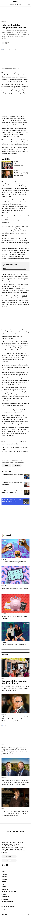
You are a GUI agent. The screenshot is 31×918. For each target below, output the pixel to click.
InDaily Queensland (8, 901)
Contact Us (5, 896)
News (3, 872)
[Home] (15, 1)
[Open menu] (29, 4)
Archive (4, 894)
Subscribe (9, 856)
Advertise (5, 899)
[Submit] (24, 268)
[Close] (28, 906)
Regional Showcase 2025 (17, 462)
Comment (17, 465)
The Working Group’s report (10, 128)
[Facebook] (2, 865)
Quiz (3, 884)
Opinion (4, 876)
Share (6, 465)
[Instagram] (4, 865)
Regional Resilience (15, 460)
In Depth (4, 879)
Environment (5, 460)
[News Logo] (15, 4)
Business (5, 874)
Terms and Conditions (9, 891)
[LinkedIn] (7, 865)
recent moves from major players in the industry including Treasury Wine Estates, (15, 286)
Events (4, 881)
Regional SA (5, 462)
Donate (9, 860)
